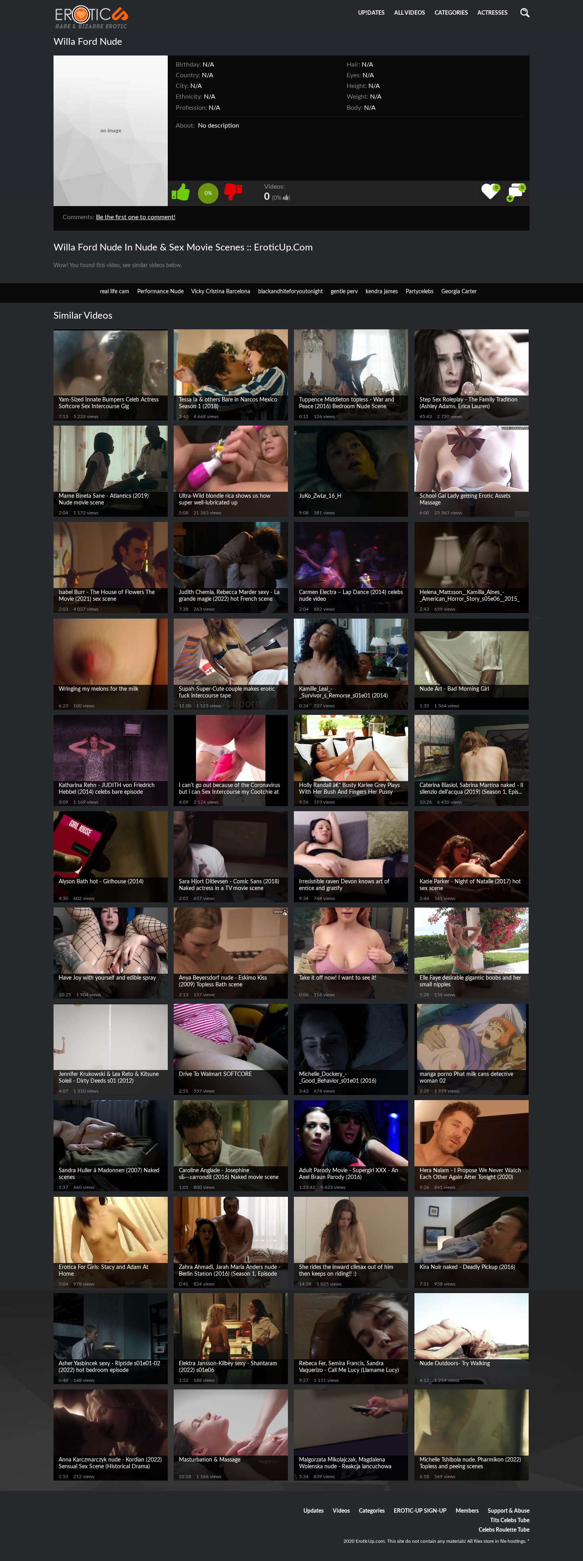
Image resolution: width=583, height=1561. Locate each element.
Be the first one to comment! (135, 217)
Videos (341, 1511)
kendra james (382, 291)
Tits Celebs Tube (509, 1520)
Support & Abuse (508, 1511)
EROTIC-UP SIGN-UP (420, 1511)
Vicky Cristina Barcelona (220, 291)
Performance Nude (160, 291)
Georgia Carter (459, 291)
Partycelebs (419, 291)
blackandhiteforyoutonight (290, 291)
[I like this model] (183, 191)
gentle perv (344, 291)
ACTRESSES (493, 13)
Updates (313, 1511)
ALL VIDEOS (409, 13)
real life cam (114, 291)
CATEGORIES (451, 13)
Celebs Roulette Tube (504, 1530)
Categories (372, 1511)
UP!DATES (371, 13)
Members (467, 1511)
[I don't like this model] (233, 191)
